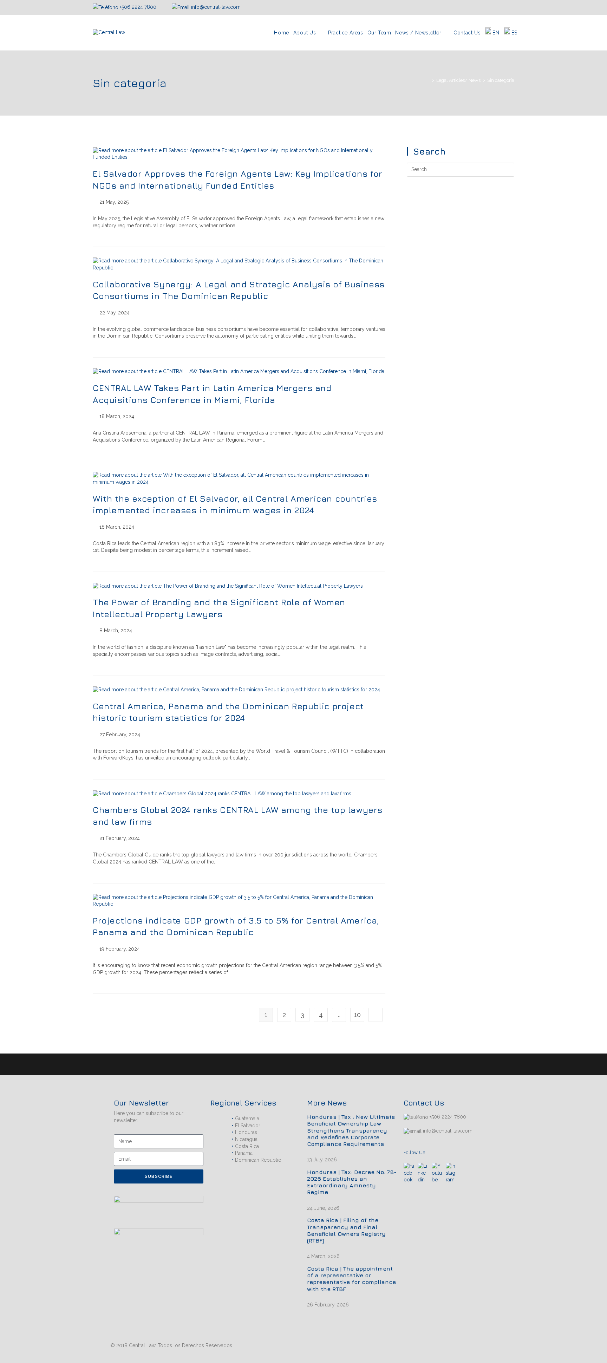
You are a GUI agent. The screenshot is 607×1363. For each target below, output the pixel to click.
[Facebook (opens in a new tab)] (487, 7)
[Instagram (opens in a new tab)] (495, 7)
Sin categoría (500, 80)
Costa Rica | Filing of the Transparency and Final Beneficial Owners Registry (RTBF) (346, 1230)
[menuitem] (492, 32)
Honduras (246, 1132)
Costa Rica (247, 1146)
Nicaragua (246, 1139)
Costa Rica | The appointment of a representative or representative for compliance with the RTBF (351, 1278)
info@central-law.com (215, 7)
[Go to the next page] (375, 1015)
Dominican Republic (258, 1160)
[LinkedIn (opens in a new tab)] (504, 7)
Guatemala (247, 1118)
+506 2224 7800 (138, 7)
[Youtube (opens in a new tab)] (511, 7)
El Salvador (247, 1125)
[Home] (428, 80)
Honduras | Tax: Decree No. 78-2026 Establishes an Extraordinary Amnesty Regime (352, 1182)
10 (357, 1014)
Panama (244, 1153)
